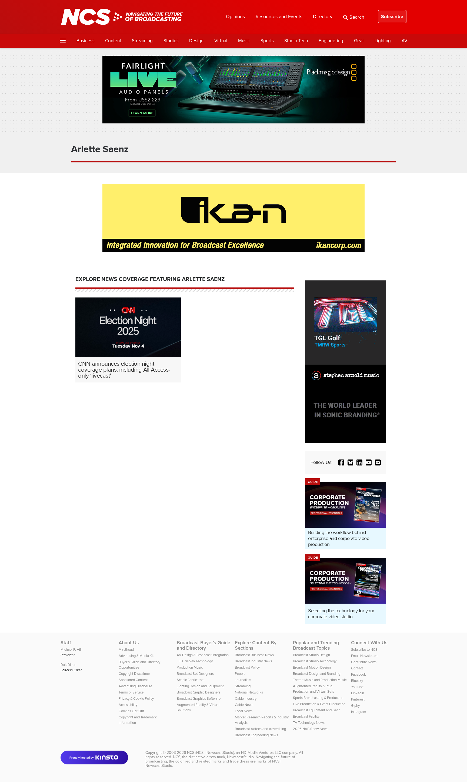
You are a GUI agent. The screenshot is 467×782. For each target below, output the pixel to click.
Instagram (358, 711)
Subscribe (392, 16)
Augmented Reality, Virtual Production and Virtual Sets (313, 688)
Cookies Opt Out (131, 711)
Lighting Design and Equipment (200, 686)
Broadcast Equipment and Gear (316, 710)
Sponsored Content (133, 679)
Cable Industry (245, 698)
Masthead (126, 649)
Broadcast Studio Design (311, 654)
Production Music (190, 667)
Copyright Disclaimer (134, 673)
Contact (357, 668)
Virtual (220, 40)
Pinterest (358, 699)
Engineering (331, 40)
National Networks (249, 692)
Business (85, 40)
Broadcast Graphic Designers (198, 692)
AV (404, 40)
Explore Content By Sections (255, 645)
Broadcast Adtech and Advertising (260, 728)
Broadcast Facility (306, 716)
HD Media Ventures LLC (261, 752)
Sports (267, 40)
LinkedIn (357, 693)
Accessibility (128, 704)
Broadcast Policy (247, 667)
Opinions (235, 16)
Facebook (358, 674)
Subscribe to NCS (364, 649)
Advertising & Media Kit (136, 655)
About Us (129, 642)
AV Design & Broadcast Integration (203, 654)
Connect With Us (369, 642)
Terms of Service (131, 692)
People (240, 673)
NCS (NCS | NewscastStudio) (210, 752)
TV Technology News (309, 722)
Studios (171, 40)
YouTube (357, 686)
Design (196, 40)
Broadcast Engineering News (256, 735)
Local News (243, 711)
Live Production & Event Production (319, 703)
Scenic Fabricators (190, 679)
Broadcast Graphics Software (199, 698)
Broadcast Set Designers (195, 673)
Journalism (243, 679)
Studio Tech (296, 40)
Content (113, 40)
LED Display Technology (195, 661)
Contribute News (363, 662)
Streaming (142, 40)
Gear (359, 40)
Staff (66, 642)
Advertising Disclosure (135, 686)
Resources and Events (279, 16)
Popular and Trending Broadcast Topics (316, 645)
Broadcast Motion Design (312, 667)
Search (356, 17)
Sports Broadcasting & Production (318, 697)
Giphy (355, 705)
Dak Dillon (68, 664)
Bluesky (357, 680)
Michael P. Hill (71, 649)
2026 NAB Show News (310, 728)
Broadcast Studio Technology (314, 661)
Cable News (244, 704)
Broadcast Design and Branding (316, 673)
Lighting (383, 40)
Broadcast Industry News (253, 661)
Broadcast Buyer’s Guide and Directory (203, 645)
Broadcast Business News (254, 654)
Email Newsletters (364, 655)
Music (244, 40)
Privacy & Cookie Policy (136, 698)
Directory (322, 16)
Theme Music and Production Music (319, 679)
